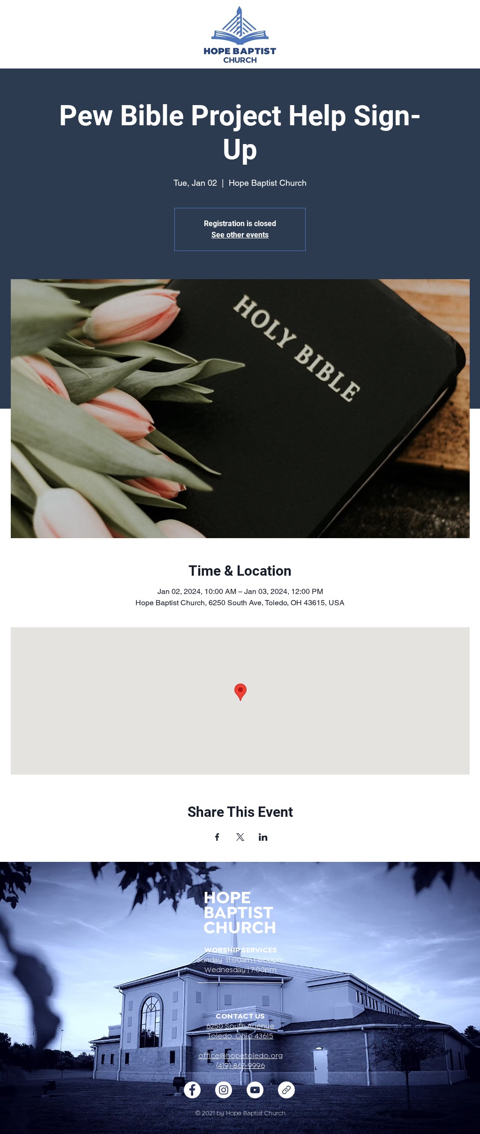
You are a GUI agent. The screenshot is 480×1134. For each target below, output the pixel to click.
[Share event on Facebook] (217, 837)
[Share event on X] (240, 837)
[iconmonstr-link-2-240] (286, 1089)
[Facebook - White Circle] (192, 1089)
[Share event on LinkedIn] (263, 837)
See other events (240, 234)
